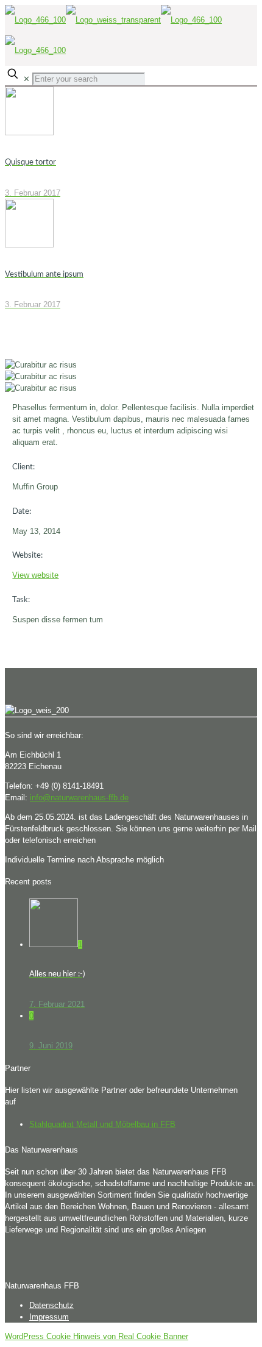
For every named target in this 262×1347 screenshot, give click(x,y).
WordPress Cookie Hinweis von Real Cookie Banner (96, 1336)
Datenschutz (51, 1305)
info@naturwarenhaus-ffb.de (79, 797)
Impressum (49, 1316)
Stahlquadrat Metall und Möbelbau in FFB (102, 1124)
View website (35, 575)
